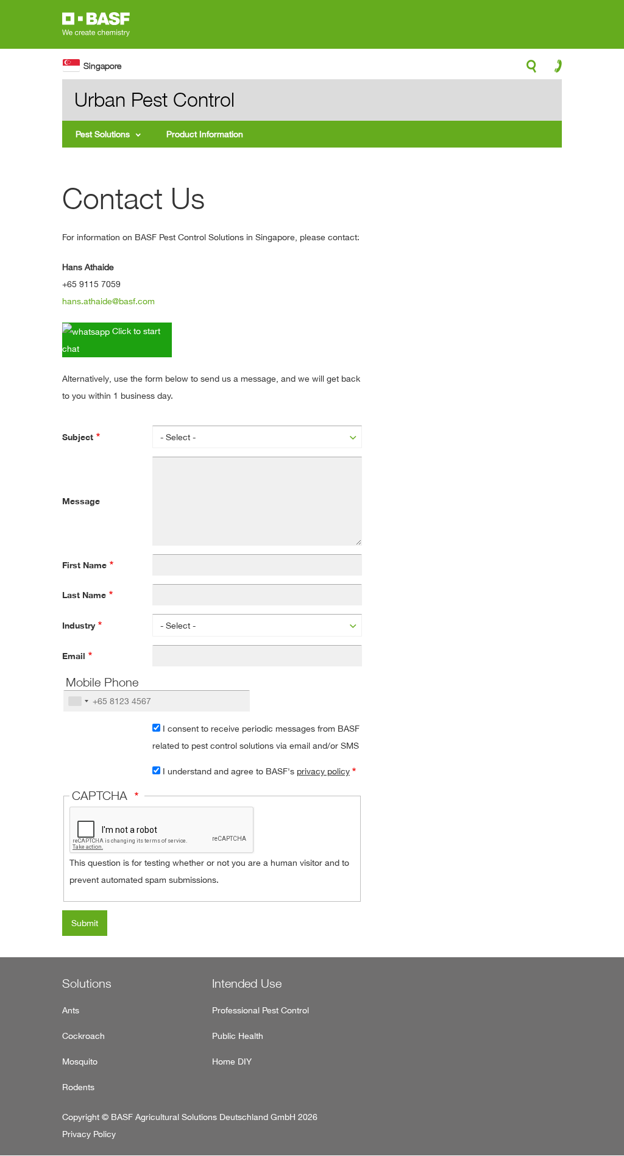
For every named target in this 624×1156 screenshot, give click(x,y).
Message (81, 501)
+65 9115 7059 (91, 284)
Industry (78, 625)
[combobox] (78, 701)
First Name (84, 565)
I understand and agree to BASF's (256, 771)
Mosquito (80, 1061)
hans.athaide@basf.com (108, 301)
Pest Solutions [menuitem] (103, 134)
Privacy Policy (89, 1134)
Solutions (87, 983)
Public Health (237, 1035)
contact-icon (554, 69)
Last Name (84, 595)
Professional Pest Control (260, 1010)
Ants (70, 1010)
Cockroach (83, 1035)
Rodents (78, 1087)
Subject (77, 437)
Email (73, 656)
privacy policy (323, 771)
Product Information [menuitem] (204, 134)
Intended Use (247, 983)
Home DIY (232, 1061)
